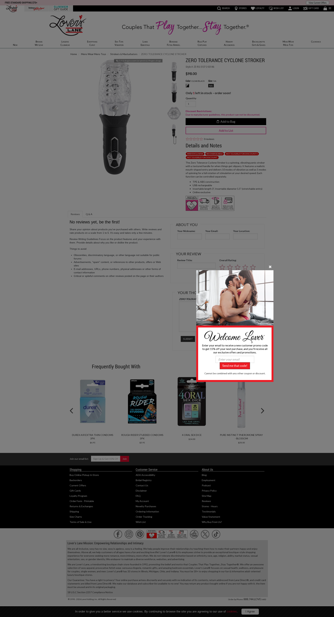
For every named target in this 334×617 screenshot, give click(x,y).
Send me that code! (234, 365)
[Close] (270, 266)
